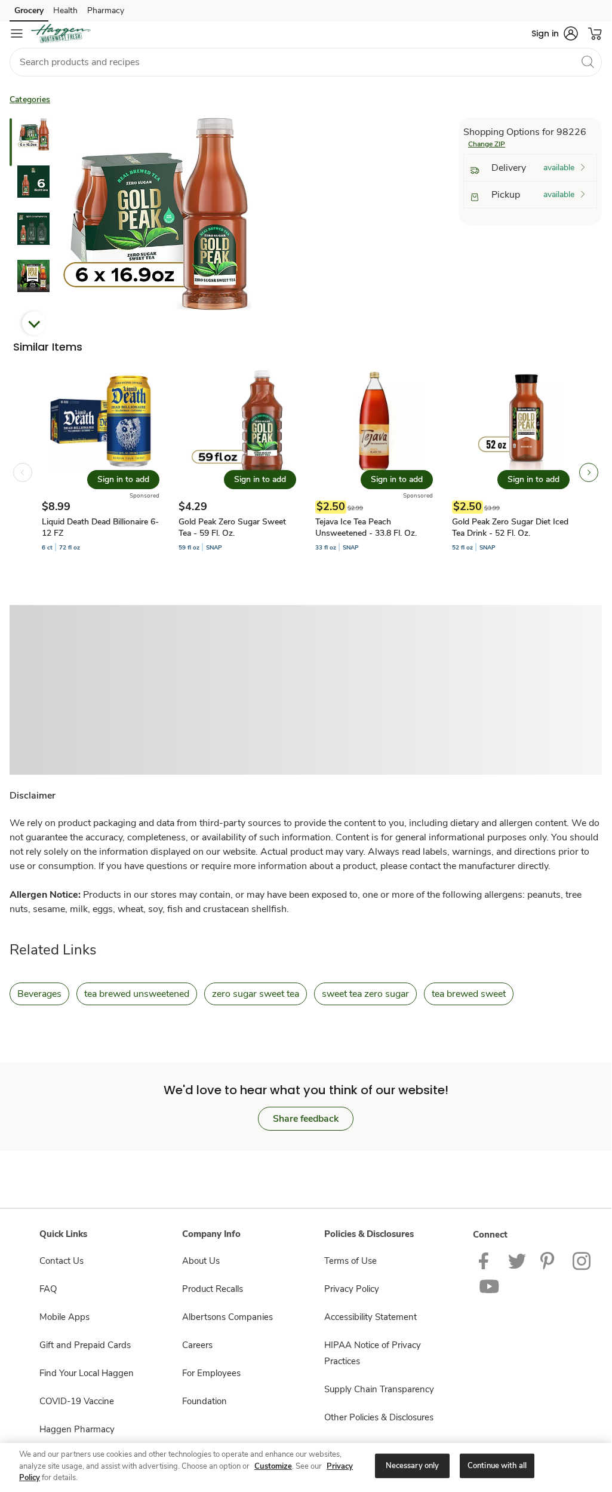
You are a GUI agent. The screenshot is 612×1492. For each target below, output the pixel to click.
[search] (587, 61)
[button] (555, 33)
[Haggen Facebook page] (486, 1260)
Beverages (39, 993)
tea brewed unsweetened (136, 993)
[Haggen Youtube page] (489, 1286)
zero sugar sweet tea (255, 993)
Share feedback (306, 1118)
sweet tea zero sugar (365, 993)
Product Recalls (212, 1289)
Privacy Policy (351, 1289)
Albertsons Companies (227, 1317)
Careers (197, 1345)
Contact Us (61, 1261)
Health (65, 10)
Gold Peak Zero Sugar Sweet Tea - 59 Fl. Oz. (232, 527)
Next (34, 323)
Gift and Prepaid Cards (85, 1345)
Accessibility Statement (370, 1317)
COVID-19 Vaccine (76, 1401)
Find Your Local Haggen (86, 1373)
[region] (305, 1466)
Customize (273, 1466)
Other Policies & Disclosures (378, 1417)
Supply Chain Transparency (379, 1389)
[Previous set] (22, 472)
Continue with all (497, 1465)
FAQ (48, 1289)
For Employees (211, 1373)
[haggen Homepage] (61, 33)
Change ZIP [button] (486, 144)
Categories (30, 99)
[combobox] (306, 62)
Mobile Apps (64, 1317)
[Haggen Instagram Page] (582, 1260)
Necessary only (412, 1465)
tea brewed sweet (469, 993)
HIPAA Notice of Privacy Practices (372, 1353)
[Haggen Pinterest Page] (549, 1260)
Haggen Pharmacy (77, 1429)
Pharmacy (105, 10)
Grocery (29, 10)
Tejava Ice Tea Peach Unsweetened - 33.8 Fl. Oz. (366, 527)
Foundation (204, 1401)
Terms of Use (350, 1261)
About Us (201, 1261)
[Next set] (588, 472)
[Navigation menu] (17, 33)
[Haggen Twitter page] (517, 1260)
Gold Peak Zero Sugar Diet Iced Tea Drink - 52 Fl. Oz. (510, 527)
